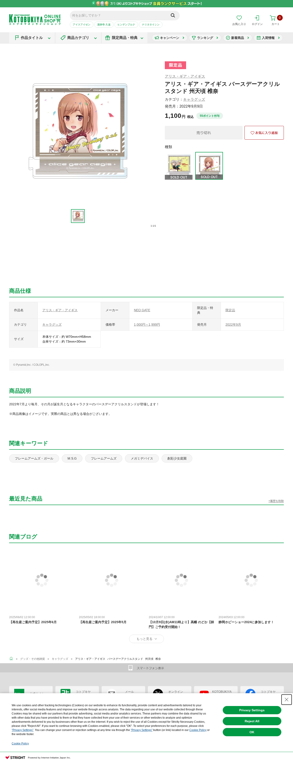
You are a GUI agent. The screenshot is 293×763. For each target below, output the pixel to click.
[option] (78, 216)
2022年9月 (233, 324)
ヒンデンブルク (126, 24)
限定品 (230, 310)
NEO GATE (142, 310)
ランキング (205, 38)
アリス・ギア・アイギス (185, 76)
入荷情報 (268, 38)
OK (252, 732)
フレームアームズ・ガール (34, 458)
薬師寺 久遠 (104, 24)
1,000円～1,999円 (147, 324)
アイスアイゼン (81, 24)
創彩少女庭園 (177, 458)
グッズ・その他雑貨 (32, 658)
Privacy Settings (252, 710)
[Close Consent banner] (287, 700)
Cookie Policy (197, 730)
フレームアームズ (104, 458)
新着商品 (237, 38)
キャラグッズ (194, 99)
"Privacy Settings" (22, 730)
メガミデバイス (142, 458)
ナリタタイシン (151, 24)
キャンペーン (169, 38)
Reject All (252, 721)
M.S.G (72, 458)
